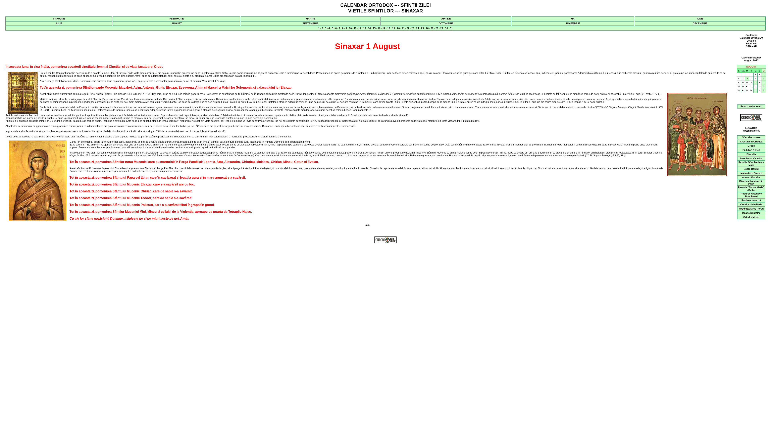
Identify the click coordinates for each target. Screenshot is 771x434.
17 (383, 28)
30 (446, 28)
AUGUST (176, 23)
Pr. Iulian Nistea (751, 150)
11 (355, 28)
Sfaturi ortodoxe (751, 137)
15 (374, 28)
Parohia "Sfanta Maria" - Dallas (751, 189)
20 (398, 28)
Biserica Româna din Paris (751, 182)
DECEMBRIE (700, 23)
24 (417, 28)
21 (403, 28)
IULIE (59, 23)
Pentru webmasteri (751, 106)
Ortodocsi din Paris (751, 204)
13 (364, 28)
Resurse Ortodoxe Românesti (751, 195)
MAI (573, 18)
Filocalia (751, 154)
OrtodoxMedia (751, 217)
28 (436, 28)
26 (427, 28)
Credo (751, 145)
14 (369, 28)
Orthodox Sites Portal (751, 208)
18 (388, 28)
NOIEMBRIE (573, 23)
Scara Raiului (751, 169)
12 (359, 28)
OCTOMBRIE (446, 23)
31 (451, 28)
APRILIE (446, 18)
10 (350, 28)
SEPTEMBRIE (310, 23)
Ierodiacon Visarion (751, 158)
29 (441, 28)
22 (408, 28)
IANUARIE (59, 18)
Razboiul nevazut (751, 200)
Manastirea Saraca (751, 173)
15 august (139, 81)
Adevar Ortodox (751, 177)
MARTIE (310, 18)
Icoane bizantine (751, 213)
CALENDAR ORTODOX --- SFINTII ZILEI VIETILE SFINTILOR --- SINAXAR (385, 7)
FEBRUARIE (176, 18)
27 (432, 28)
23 (412, 28)
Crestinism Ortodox (751, 141)
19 (393, 28)
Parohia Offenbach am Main (751, 164)
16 (379, 28)
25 (422, 28)
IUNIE (700, 18)
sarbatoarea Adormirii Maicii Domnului (585, 73)
